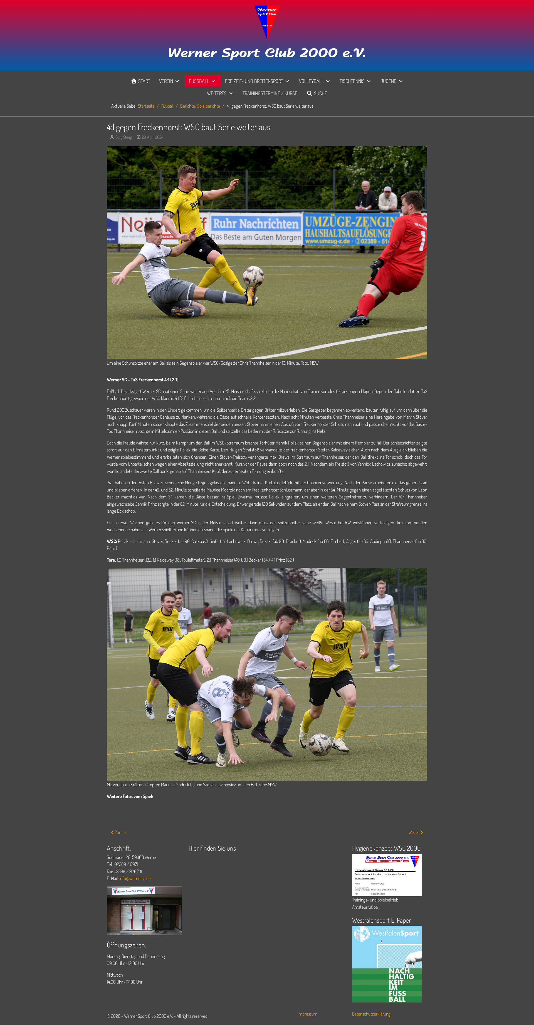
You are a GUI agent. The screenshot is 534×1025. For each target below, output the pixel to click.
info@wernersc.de (135, 878)
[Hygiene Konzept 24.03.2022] (387, 874)
